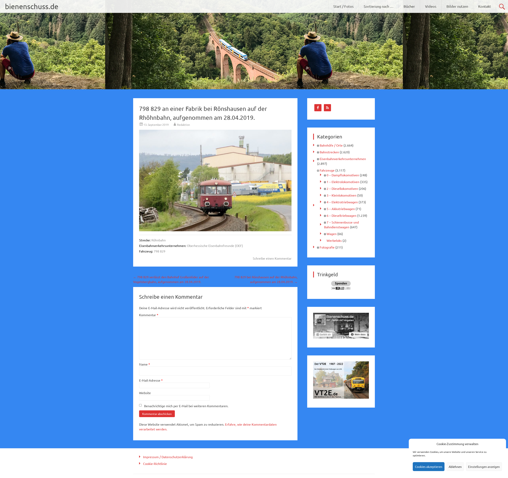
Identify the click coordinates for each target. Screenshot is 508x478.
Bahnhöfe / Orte (331, 145)
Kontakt (484, 6)
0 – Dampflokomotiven (343, 175)
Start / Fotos (343, 6)
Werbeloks (334, 240)
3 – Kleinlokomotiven (341, 195)
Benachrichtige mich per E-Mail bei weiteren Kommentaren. (186, 406)
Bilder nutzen (457, 6)
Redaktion (183, 124)
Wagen (332, 234)
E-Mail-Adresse (151, 380)
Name (144, 364)
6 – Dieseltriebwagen (341, 215)
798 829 (159, 251)
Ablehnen (455, 466)
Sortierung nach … (379, 6)
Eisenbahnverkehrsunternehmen (343, 159)
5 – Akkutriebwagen (341, 209)
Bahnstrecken (329, 152)
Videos (430, 6)
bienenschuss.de (31, 6)
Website (145, 393)
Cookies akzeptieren (428, 466)
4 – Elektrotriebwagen (342, 202)
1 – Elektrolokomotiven (343, 182)
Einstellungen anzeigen (484, 466)
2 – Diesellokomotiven (342, 188)
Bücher (409, 6)
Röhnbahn (158, 240)
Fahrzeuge (327, 170)
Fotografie (327, 247)
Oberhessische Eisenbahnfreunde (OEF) (215, 246)
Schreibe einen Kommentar (272, 258)
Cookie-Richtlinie (155, 464)
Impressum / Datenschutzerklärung (168, 457)
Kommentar (148, 315)
